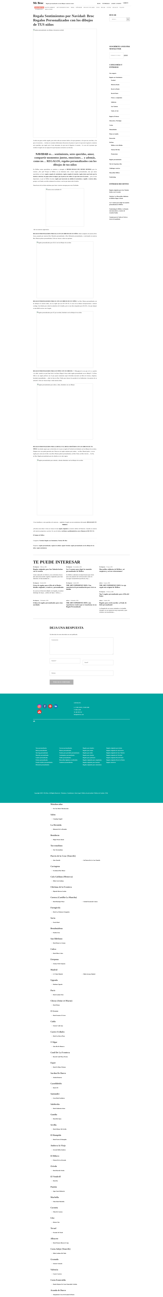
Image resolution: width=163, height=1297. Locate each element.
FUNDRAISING (39, 9)
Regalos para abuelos (88, 755)
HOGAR (103, 7)
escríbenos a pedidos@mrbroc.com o (72, 531)
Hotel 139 (55, 1087)
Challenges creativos (114, 168)
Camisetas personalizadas (66, 762)
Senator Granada (57, 1263)
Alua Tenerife (56, 860)
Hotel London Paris (58, 994)
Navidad (41, 540)
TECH (97, 7)
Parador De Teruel (58, 1232)
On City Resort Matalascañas (61, 808)
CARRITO (125, 3)
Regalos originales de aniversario (115, 750)
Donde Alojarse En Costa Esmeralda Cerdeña (65, 1284)
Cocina (111, 125)
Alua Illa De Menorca (58, 1046)
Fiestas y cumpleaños (116, 97)
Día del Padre (114, 93)
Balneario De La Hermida (60, 829)
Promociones (114, 154)
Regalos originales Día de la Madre (115, 760)
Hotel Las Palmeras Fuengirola (61, 912)
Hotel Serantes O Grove (59, 1015)
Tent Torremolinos (58, 850)
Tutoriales (106, 3)
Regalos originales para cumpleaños (92, 760)
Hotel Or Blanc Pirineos (59, 1067)
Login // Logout (116, 3)
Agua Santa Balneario (59, 1191)
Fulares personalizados (42, 760)
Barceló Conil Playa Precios (60, 1056)
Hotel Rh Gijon (57, 1119)
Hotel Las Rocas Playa (59, 1036)
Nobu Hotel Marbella (58, 1201)
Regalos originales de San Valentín (115, 753)
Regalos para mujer (88, 750)
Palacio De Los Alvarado (59, 1160)
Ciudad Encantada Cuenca (90, 901)
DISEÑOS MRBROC (50, 7)
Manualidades (113, 129)
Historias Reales (115, 84)
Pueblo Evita (56, 932)
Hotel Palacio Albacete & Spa (61, 1243)
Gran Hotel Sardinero (59, 1098)
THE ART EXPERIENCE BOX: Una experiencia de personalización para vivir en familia (81, 587)
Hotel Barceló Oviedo (58, 1170)
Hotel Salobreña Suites (59, 1108)
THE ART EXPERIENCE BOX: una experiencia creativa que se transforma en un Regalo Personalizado (81, 605)
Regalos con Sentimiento (51, 540)
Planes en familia (113, 134)
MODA (72, 7)
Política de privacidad (87, 793)
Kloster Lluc (56, 1222)
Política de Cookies (99, 793)
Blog (99, 3)
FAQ (106, 793)
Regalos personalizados (115, 159)
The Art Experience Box (115, 164)
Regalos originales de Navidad (114, 755)
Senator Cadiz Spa (58, 1025)
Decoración (112, 138)
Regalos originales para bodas (114, 748)
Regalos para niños (88, 753)
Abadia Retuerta (57, 1077)
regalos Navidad (66, 545)
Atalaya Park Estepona (59, 963)
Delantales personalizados (42, 764)
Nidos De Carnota (57, 1212)
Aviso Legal (78, 793)
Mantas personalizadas (65, 750)
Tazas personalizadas (41, 748)
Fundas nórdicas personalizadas (44, 762)
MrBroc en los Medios (117, 145)
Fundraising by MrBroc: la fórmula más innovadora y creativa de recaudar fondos (118, 210)
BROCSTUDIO (48, 9)
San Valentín (114, 106)
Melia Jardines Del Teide (59, 1253)
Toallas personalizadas (65, 757)
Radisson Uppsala (57, 984)
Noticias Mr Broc (62, 540)
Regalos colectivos (111, 762)
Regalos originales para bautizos (91, 762)
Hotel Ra (55, 1181)
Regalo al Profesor (114, 116)
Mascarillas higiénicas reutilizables (68, 760)
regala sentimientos (42, 548)
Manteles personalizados (42, 755)
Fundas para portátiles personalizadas (69, 753)
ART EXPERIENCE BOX (63, 7)
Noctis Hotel (56, 922)
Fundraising (112, 177)
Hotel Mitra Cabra (58, 953)
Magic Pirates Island (58, 839)
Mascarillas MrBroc (114, 172)
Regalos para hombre (88, 748)
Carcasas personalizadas (65, 748)
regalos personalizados (45, 545)
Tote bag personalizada (42, 753)
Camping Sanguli (57, 819)
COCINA (109, 7)
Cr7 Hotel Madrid (58, 974)
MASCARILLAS (39, 7)
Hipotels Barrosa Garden (59, 891)
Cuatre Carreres (57, 1274)
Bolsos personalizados (41, 750)
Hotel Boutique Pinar (58, 901)
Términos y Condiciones (67, 793)
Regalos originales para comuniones (92, 764)
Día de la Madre (115, 89)
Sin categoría (112, 73)
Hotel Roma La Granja (59, 943)
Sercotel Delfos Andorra (59, 1150)
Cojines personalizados (42, 757)
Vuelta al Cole (115, 111)
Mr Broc (111, 142)
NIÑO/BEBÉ (79, 7)
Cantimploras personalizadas (67, 755)
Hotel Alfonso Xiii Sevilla (59, 1129)
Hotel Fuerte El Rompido (60, 1139)
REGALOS (115, 7)
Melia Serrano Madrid (89, 974)
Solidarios (113, 102)
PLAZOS (122, 7)
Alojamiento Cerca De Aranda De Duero (63, 1294)
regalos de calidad (56, 545)
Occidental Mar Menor (59, 870)
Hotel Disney (56, 1005)
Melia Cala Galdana (58, 881)
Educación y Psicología (115, 120)
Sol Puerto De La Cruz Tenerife (91, 860)
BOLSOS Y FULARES (89, 7)
